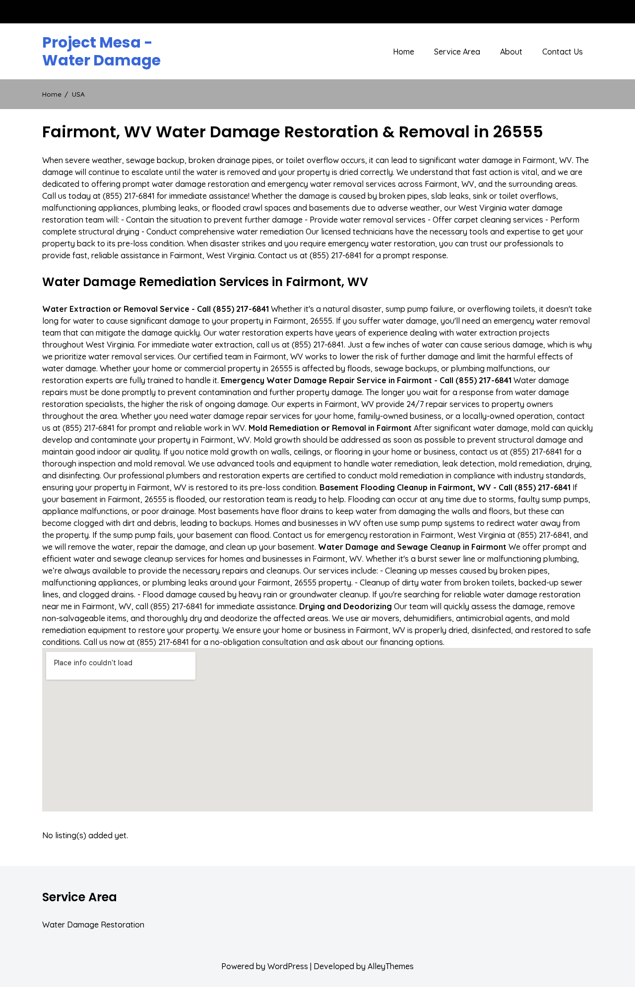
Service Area (457, 52)
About (511, 52)
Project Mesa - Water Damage (101, 51)
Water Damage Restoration (93, 924)
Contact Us (562, 52)
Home (403, 52)
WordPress (287, 966)
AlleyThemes (391, 966)
